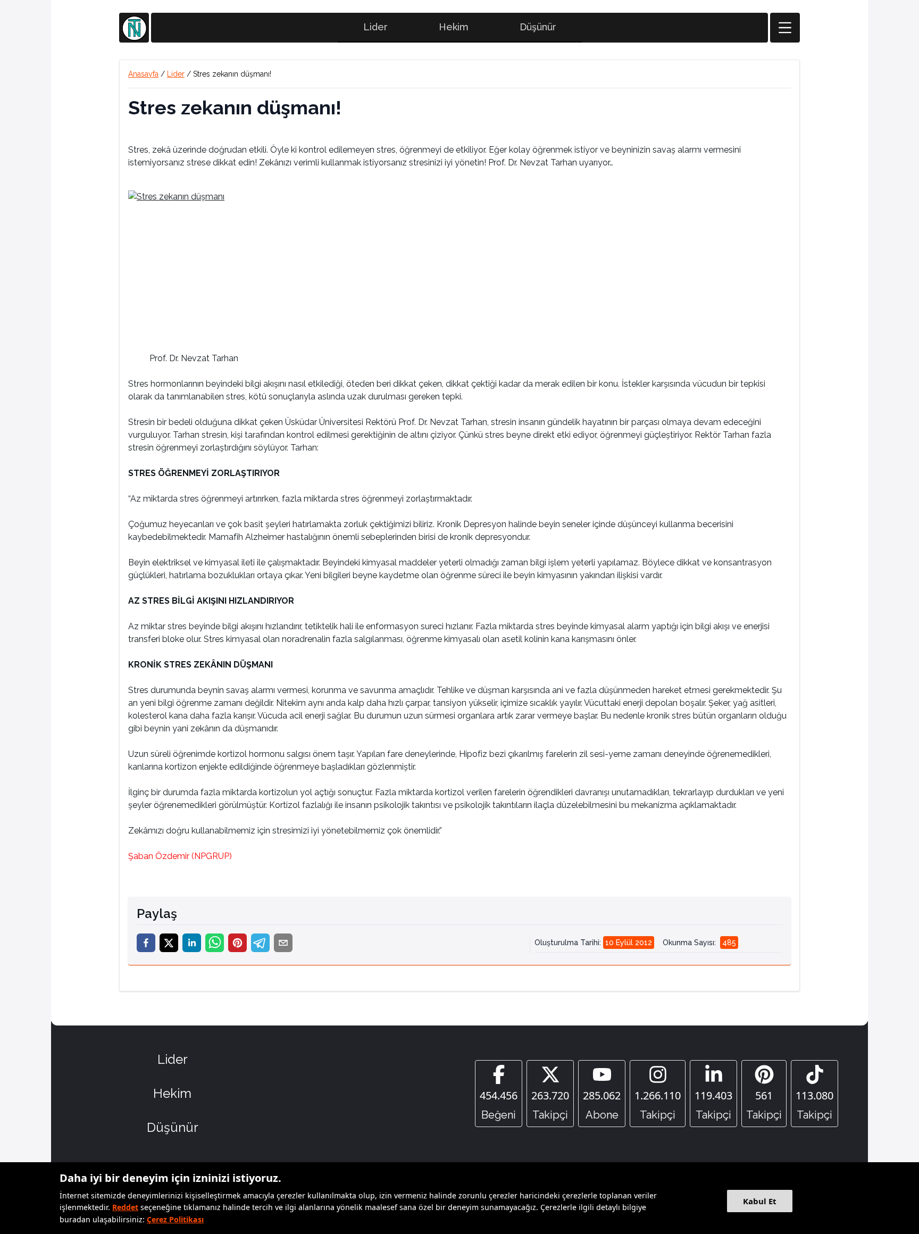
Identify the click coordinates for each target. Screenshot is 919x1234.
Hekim (454, 26)
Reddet (125, 1207)
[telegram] (260, 942)
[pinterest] (237, 942)
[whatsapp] (214, 942)
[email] (283, 942)
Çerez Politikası (175, 1219)
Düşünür (538, 26)
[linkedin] (191, 942)
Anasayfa (143, 74)
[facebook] (146, 942)
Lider (375, 26)
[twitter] (169, 942)
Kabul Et (759, 1201)
